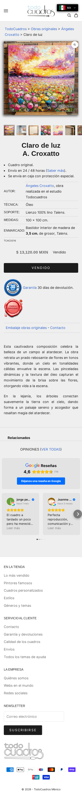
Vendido (41, 268)
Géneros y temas (17, 606)
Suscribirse (23, 730)
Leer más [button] (13, 528)
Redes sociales (15, 693)
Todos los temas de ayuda (25, 657)
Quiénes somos (16, 678)
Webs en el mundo (18, 685)
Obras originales (44, 29)
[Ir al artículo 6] (70, 130)
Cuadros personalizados (23, 590)
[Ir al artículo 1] (9, 130)
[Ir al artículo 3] (33, 130)
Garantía (30, 287)
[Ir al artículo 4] (45, 130)
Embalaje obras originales (26, 328)
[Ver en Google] (10, 501)
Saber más (55, 171)
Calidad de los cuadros (22, 642)
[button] (4, 514)
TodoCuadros (16, 29)
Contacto (57, 328)
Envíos (9, 649)
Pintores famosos (18, 583)
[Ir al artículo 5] (58, 130)
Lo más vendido (16, 575)
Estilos (9, 598)
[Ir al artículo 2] (21, 130)
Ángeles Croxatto (40, 186)
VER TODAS (50, 449)
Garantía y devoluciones (23, 634)
